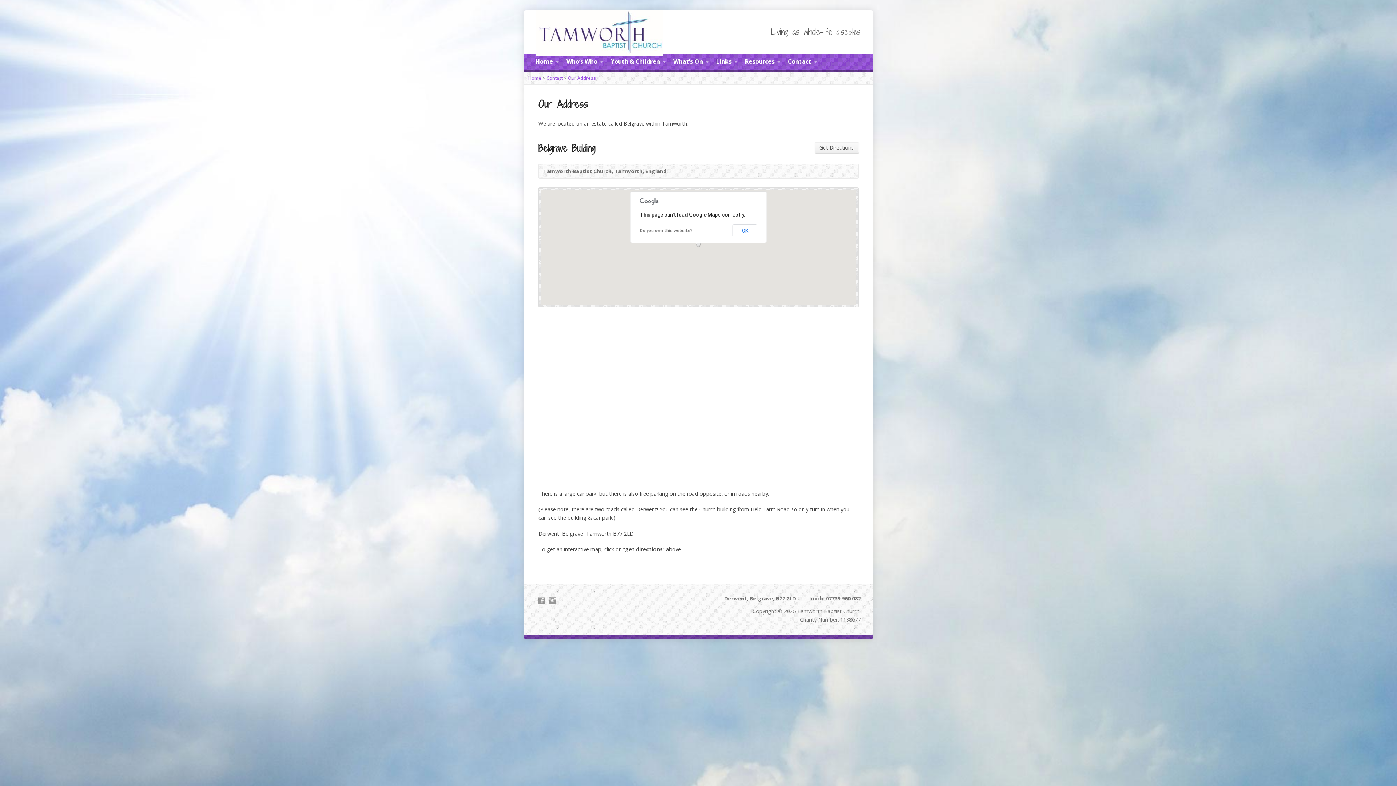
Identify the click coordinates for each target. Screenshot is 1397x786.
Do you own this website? (666, 230)
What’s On (688, 61)
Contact (799, 61)
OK (745, 231)
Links (724, 61)
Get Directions (836, 147)
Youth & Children (635, 61)
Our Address (582, 78)
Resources (760, 61)
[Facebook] (541, 600)
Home (544, 61)
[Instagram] (552, 600)
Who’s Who (581, 61)
